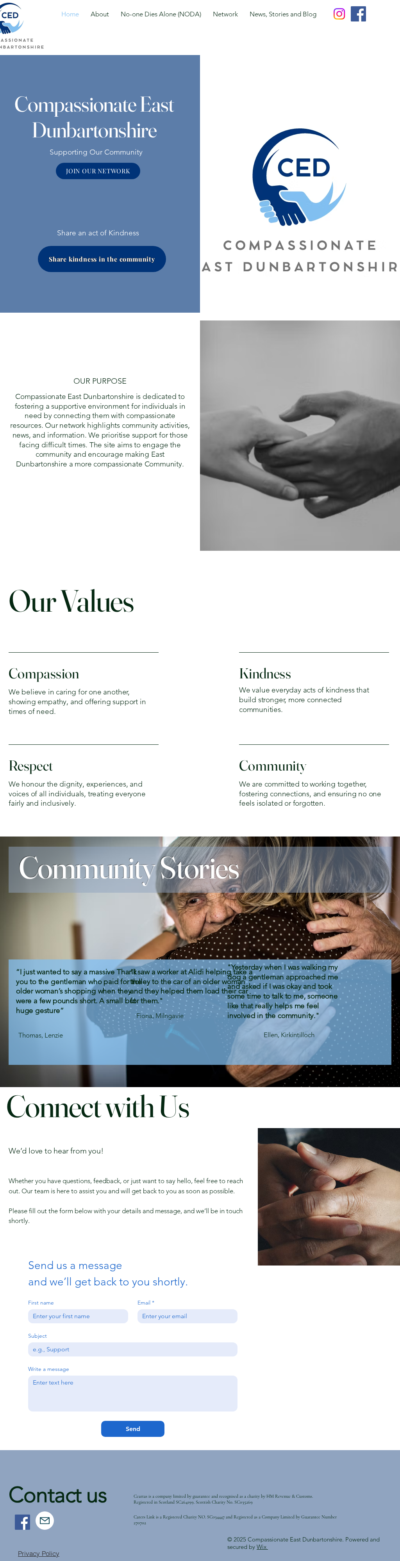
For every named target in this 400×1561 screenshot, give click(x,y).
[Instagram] (339, 13)
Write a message (48, 1369)
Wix (262, 1546)
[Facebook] (358, 13)
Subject (37, 1336)
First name (41, 1302)
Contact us (58, 1495)
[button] (225, 14)
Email (146, 1302)
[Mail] (45, 1520)
